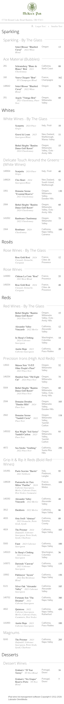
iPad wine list (14, 697)
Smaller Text (55, 26)
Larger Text (38, 26)
